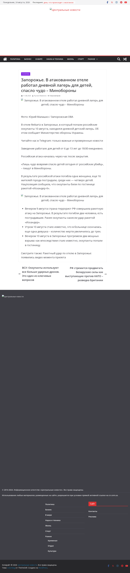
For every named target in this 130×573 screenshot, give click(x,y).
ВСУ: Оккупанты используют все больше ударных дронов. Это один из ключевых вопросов (40, 274)
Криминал (52, 540)
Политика (15, 59)
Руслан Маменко (40, 96)
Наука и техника (54, 59)
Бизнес (27, 59)
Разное (91, 59)
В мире (39, 59)
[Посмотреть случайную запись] (125, 59)
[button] (96, 59)
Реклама (92, 516)
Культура (52, 551)
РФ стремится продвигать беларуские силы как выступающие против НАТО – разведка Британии (84, 274)
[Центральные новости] (5, 59)
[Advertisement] (65, 36)
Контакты (92, 511)
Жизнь (70, 59)
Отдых (51, 546)
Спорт (81, 59)
